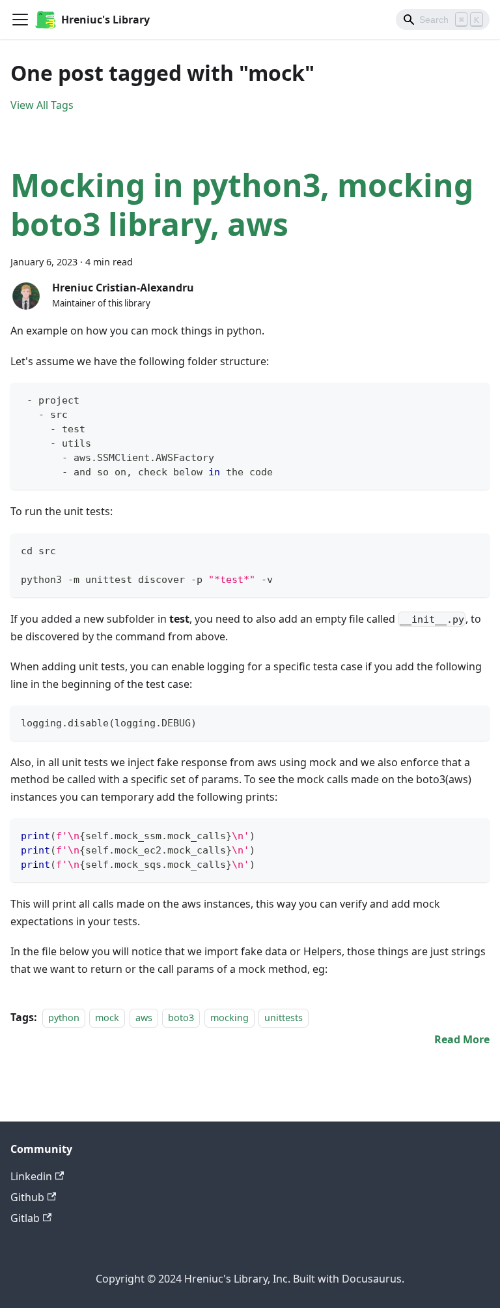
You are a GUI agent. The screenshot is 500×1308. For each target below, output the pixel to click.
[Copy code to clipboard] (473, 398)
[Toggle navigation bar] (20, 19)
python (63, 1017)
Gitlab (25, 1218)
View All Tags (42, 105)
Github (27, 1197)
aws (143, 1017)
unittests (283, 1017)
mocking (229, 1017)
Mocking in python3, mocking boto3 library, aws (241, 204)
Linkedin (31, 1176)
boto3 (181, 1017)
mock (107, 1017)
